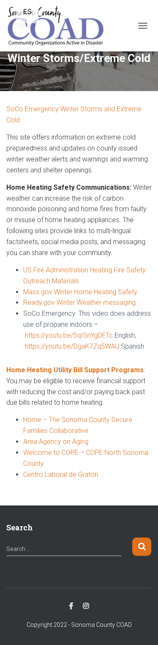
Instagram (86, 606)
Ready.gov (39, 302)
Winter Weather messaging (95, 302)
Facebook (71, 606)
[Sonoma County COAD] (59, 25)
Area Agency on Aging (55, 442)
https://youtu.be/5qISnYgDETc (68, 335)
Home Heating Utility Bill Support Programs (75, 370)
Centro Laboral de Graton (60, 474)
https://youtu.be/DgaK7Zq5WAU (71, 346)
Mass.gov (37, 292)
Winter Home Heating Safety (94, 292)
